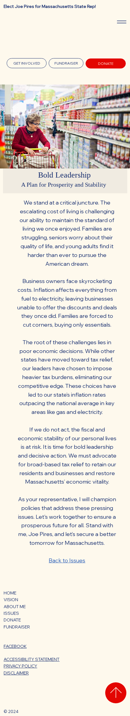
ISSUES (11, 613)
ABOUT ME (15, 606)
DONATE (12, 620)
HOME (10, 593)
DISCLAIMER (16, 673)
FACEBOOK (15, 646)
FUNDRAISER (17, 627)
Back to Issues (67, 560)
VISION (11, 599)
